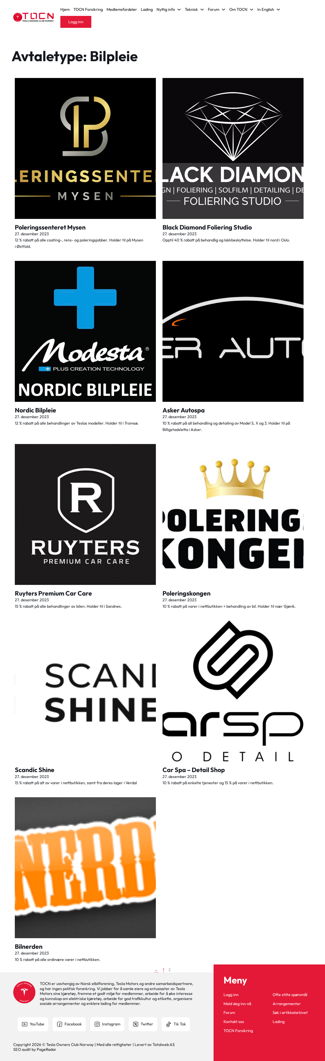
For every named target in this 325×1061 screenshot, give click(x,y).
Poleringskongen (186, 593)
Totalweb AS (164, 1044)
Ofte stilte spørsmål (290, 994)
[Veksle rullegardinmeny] (179, 9)
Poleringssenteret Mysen (50, 227)
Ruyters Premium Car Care (53, 593)
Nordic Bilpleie (35, 410)
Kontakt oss (234, 1021)
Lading (147, 9)
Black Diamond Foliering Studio (207, 227)
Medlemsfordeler (122, 9)
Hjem (65, 9)
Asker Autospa (183, 410)
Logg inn (75, 21)
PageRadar (46, 1049)
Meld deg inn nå (237, 1003)
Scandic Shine (34, 770)
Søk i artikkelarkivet (290, 1012)
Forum (229, 1012)
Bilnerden (28, 946)
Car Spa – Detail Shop (193, 770)
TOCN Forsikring (88, 9)
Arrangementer (287, 1003)
